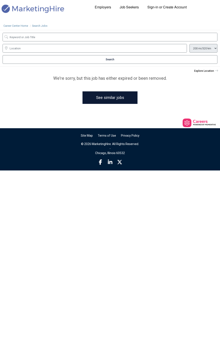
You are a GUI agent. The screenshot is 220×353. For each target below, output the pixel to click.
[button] (206, 70)
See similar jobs (110, 97)
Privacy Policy (130, 135)
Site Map (87, 135)
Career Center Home (15, 25)
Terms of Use (107, 135)
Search (110, 59)
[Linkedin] (110, 162)
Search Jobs (39, 25)
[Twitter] (119, 162)
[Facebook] (100, 162)
